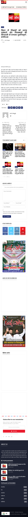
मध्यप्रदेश (3, 487)
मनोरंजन (3, 495)
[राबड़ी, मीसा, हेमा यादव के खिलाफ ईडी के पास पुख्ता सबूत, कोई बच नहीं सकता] (8, 164)
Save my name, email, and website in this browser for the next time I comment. (13, 212)
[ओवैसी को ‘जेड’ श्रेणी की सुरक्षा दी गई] (4, 472)
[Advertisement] (14, 55)
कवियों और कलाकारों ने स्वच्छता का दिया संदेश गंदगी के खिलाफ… (17, 465)
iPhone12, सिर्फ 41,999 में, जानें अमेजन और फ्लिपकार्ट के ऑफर (16, 477)
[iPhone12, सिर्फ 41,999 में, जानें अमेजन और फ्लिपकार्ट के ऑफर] (4, 478)
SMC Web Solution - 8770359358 (19, 514)
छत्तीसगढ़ (3, 501)
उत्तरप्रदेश (3, 493)
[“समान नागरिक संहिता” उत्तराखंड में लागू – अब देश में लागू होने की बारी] (20, 164)
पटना (3, 27)
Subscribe (15, 431)
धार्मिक (2, 498)
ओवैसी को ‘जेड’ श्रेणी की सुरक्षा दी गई (16, 470)
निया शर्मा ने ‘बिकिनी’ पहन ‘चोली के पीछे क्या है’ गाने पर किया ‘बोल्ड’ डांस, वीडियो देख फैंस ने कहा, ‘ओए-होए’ (20, 128)
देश (1, 490)
